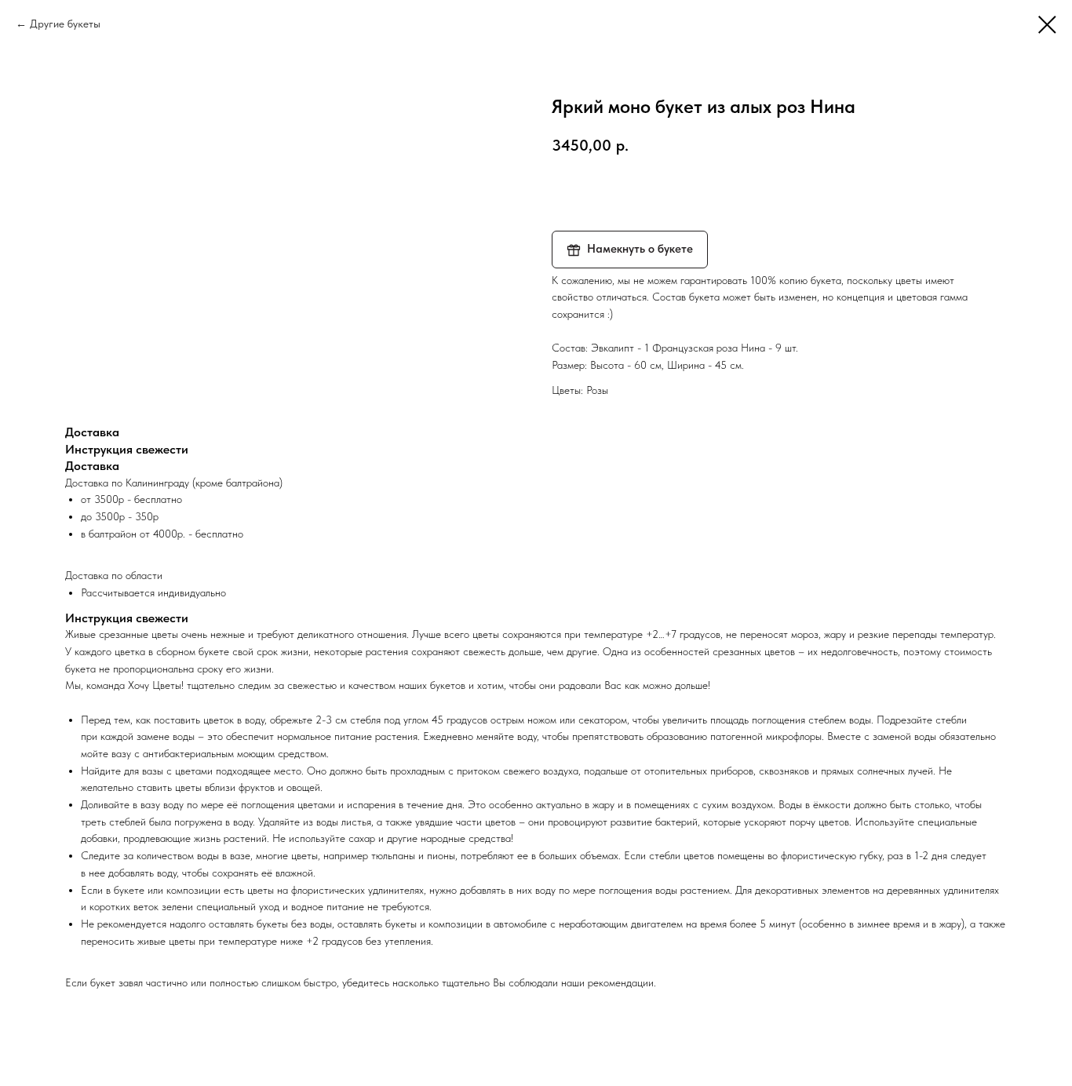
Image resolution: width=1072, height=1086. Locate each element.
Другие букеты (65, 23)
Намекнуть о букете (640, 249)
